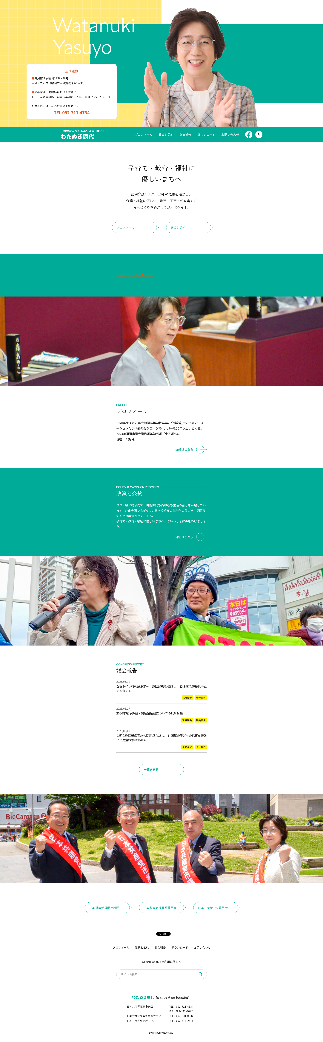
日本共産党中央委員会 (213, 907)
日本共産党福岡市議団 (104, 907)
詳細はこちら (184, 449)
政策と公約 (166, 134)
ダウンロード (206, 134)
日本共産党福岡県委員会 (160, 907)
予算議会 (187, 720)
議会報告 (185, 134)
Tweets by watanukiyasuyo (135, 275)
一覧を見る (151, 769)
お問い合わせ (230, 134)
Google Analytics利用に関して (161, 962)
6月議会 (187, 698)
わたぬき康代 (83, 135)
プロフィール (144, 134)
